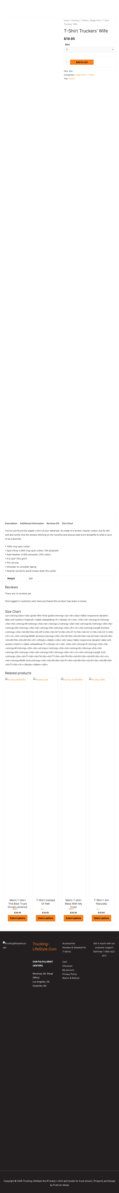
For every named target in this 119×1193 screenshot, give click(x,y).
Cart (64, 961)
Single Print (95, 20)
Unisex (71, 78)
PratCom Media (61, 1185)
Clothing (75, 20)
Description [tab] (11, 523)
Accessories (68, 943)
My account (68, 970)
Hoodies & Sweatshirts (74, 947)
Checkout (67, 966)
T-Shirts (84, 20)
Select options (17, 918)
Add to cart (82, 62)
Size (67, 44)
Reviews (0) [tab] (53, 523)
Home (66, 20)
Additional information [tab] (32, 523)
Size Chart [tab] (67, 523)
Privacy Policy (69, 974)
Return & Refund (70, 978)
